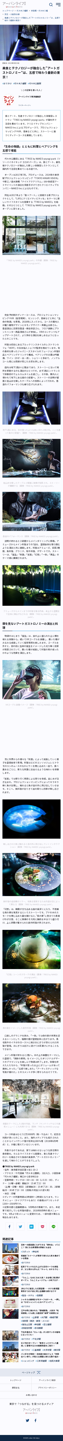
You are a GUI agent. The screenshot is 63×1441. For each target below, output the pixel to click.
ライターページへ (24, 105)
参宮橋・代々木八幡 (39, 10)
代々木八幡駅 (22, 10)
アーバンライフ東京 (47, 1380)
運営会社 (15, 1387)
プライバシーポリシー (47, 1387)
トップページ (8, 10)
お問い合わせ (31, 1395)
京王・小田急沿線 (12, 14)
